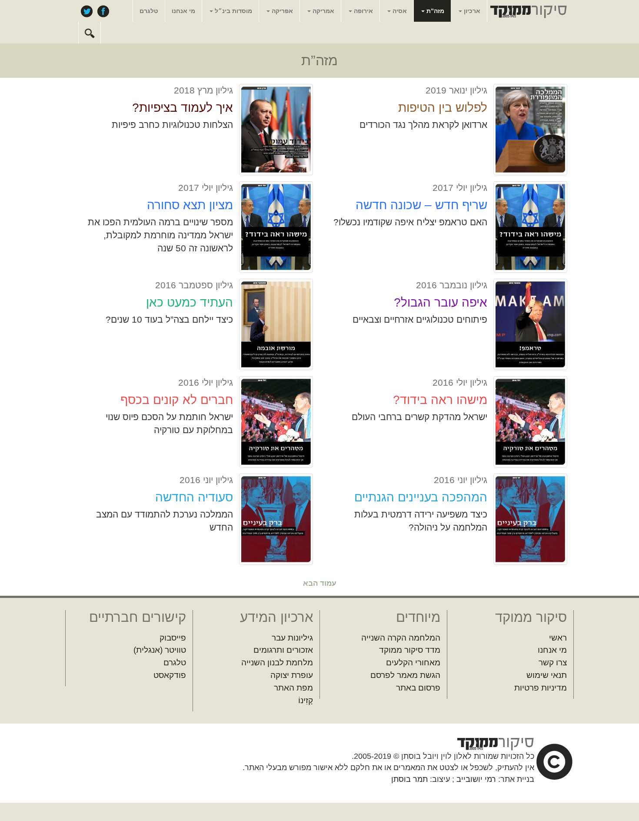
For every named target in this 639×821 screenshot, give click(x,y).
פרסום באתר (418, 687)
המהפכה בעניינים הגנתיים (420, 497)
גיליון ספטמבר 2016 (194, 285)
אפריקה (281, 10)
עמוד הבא (319, 583)
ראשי (558, 637)
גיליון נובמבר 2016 (451, 285)
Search (89, 32)
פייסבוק (103, 10)
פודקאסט (169, 675)
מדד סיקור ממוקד (409, 649)
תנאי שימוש (546, 675)
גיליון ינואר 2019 (456, 90)
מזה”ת (434, 10)
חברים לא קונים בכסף (176, 400)
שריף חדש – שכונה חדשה (421, 205)
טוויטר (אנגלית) (159, 649)
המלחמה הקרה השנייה (400, 637)
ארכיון (471, 10)
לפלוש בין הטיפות (442, 107)
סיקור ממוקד (527, 11)
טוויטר (86, 10)
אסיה (399, 10)
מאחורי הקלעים (413, 662)
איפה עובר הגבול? (440, 302)
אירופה (362, 10)
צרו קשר (553, 662)
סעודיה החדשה (194, 497)
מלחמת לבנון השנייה (277, 662)
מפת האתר (293, 687)
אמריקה (322, 10)
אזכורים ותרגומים (283, 649)
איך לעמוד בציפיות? (182, 107)
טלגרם (149, 10)
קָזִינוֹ (305, 700)
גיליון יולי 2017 (460, 188)
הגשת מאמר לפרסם (405, 675)
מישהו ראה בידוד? (440, 400)
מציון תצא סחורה (190, 205)
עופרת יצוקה (291, 675)
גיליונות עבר (292, 637)
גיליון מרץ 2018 (203, 90)
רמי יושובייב (476, 779)
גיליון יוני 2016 (460, 480)
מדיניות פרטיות (540, 687)
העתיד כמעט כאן (189, 302)
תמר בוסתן (409, 779)
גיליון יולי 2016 (460, 382)
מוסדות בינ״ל (232, 10)
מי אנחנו (183, 10)
